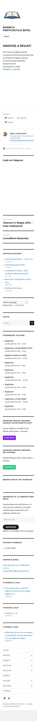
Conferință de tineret (13, 288)
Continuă (9, 438)
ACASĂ (6, 650)
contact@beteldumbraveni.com (16, 571)
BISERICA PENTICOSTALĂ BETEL (17, 29)
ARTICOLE (7, 665)
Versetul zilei (12, 583)
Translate (20, 305)
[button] (12, 15)
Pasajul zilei (12, 608)
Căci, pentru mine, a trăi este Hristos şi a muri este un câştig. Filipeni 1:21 (17, 591)
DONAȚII (6, 660)
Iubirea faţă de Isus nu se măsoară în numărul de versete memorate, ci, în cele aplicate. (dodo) (18, 635)
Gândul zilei (11, 627)
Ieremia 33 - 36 (11, 613)
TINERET (6, 676)
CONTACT (7, 691)
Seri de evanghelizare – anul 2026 (19, 259)
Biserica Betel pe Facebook (17, 480)
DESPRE (6, 655)
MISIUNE (6, 681)
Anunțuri (28, 148)
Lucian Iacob (10, 148)
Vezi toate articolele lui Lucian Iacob (21, 140)
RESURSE (7, 686)
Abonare (11, 527)
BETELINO (7, 671)
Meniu (6, 36)
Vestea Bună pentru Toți (15, 265)
